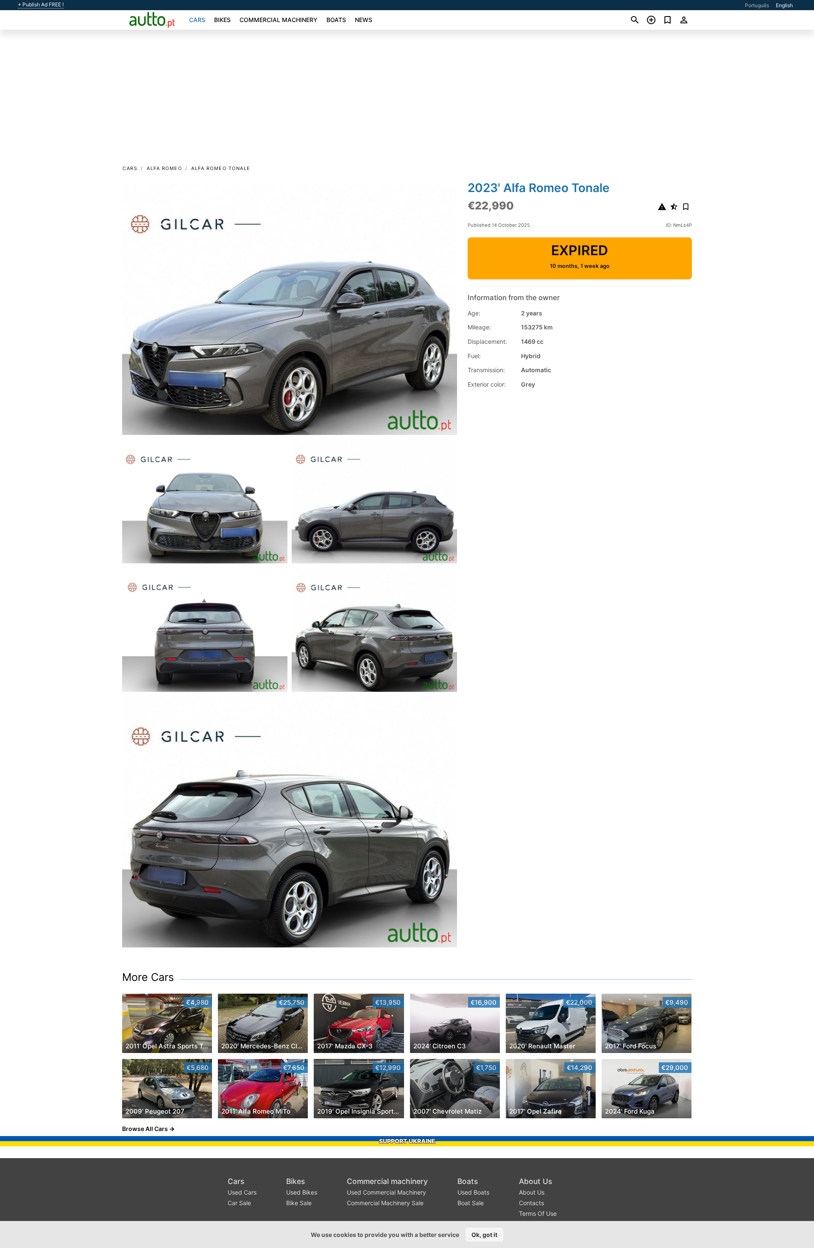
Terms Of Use (538, 1213)
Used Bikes (301, 1192)
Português (757, 5)
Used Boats (473, 1192)
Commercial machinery (279, 19)
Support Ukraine (407, 1141)
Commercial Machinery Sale (385, 1202)
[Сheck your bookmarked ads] (667, 20)
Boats (336, 19)
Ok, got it (484, 1234)
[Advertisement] (407, 100)
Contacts (531, 1202)
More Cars (148, 977)
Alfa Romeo (164, 168)
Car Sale (239, 1202)
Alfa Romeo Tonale (221, 168)
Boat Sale (470, 1202)
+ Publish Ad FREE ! (41, 5)
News (363, 19)
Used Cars (242, 1192)
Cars (197, 19)
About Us (535, 1181)
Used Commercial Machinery (386, 1192)
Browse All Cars (145, 1128)
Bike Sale (299, 1202)
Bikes (222, 19)
